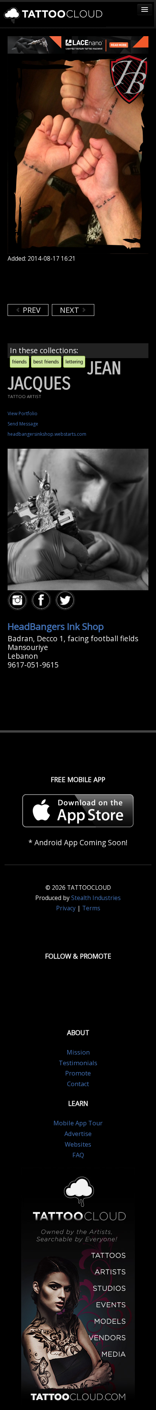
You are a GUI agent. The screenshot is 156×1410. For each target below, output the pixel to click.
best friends (46, 362)
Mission (78, 1052)
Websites (78, 1144)
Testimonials (78, 1063)
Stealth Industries (96, 898)
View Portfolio (22, 413)
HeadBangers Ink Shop (56, 626)
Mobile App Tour (78, 1123)
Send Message (23, 424)
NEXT (70, 310)
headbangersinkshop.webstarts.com (47, 434)
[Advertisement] (68, 283)
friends (19, 362)
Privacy (66, 908)
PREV (31, 310)
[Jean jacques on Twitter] (66, 600)
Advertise (78, 1134)
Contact (78, 1084)
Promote (78, 1073)
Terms (91, 908)
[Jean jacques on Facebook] (42, 600)
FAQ (78, 1155)
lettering (74, 362)
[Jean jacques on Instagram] (19, 600)
